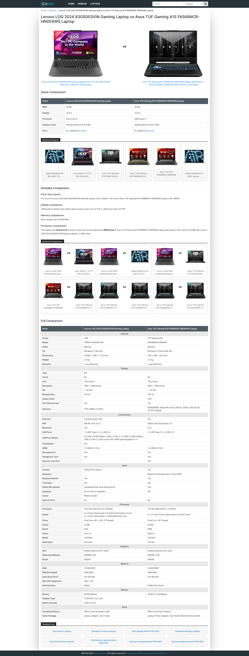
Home (71, 3)
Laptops (95, 3)
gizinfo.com (100, 653)
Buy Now (81, 131)
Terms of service (148, 653)
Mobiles (82, 3)
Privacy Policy (132, 653)
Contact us (163, 653)
